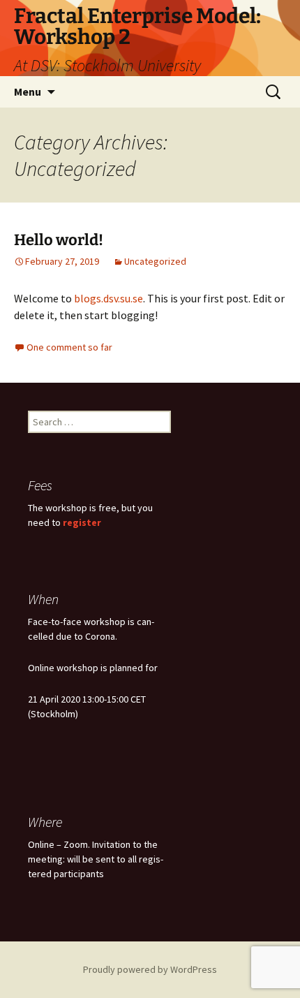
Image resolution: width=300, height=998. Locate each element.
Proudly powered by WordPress (150, 969)
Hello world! (58, 239)
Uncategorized (155, 261)
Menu (27, 91)
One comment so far (69, 347)
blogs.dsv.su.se (108, 298)
